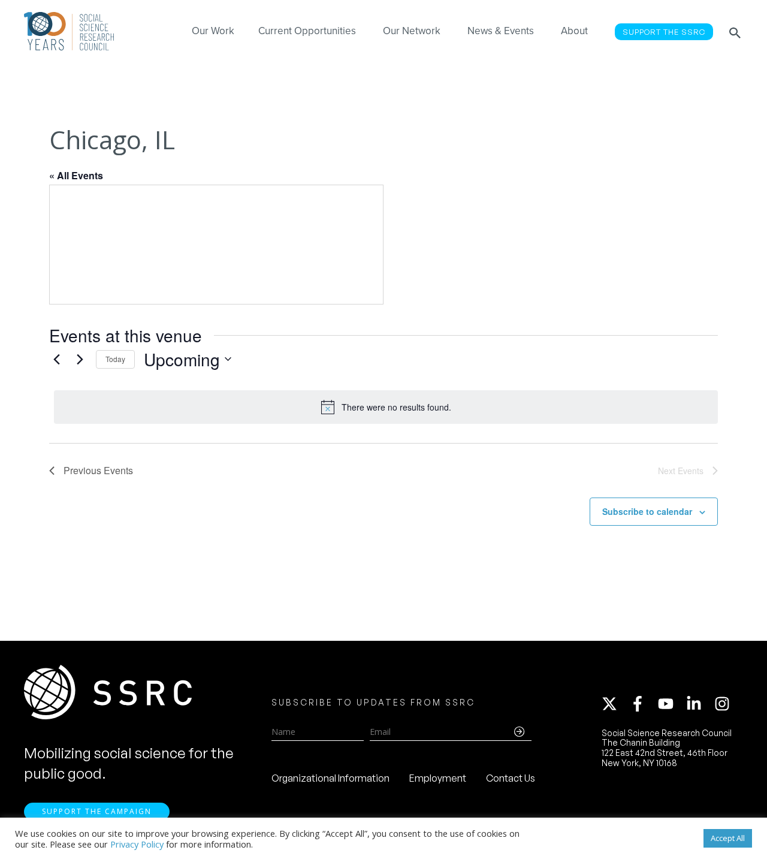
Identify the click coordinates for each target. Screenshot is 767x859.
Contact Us (510, 778)
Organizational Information (330, 778)
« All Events (76, 175)
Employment (437, 778)
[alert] (386, 407)
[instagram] (724, 704)
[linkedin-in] (699, 704)
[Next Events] (80, 359)
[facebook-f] (643, 704)
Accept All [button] (728, 838)
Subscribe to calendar (647, 511)
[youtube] (671, 704)
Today (115, 359)
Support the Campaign (97, 811)
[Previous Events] (56, 359)
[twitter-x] (615, 704)
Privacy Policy (137, 844)
